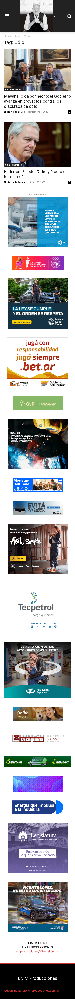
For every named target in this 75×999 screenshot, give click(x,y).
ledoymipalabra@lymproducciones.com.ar (31, 990)
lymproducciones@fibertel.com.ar (38, 951)
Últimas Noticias (13, 164)
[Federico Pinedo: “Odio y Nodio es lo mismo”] (37, 144)
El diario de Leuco (14, 111)
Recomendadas (13, 89)
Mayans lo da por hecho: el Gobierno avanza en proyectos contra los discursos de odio (37, 101)
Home (7, 36)
